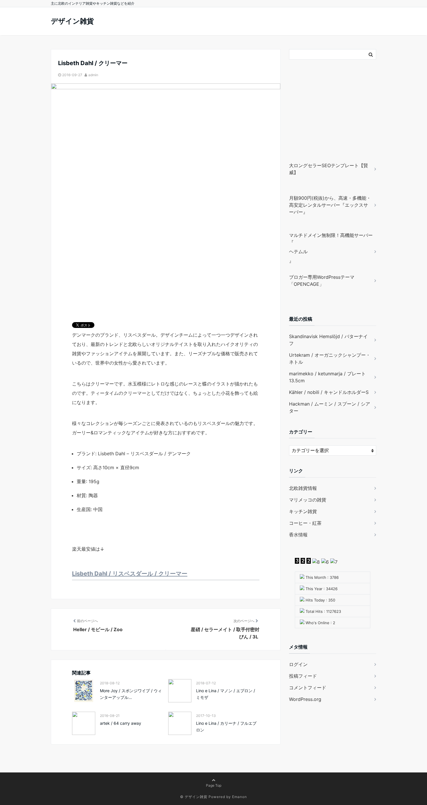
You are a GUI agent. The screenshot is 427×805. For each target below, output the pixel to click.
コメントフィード (307, 687)
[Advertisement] (325, 119)
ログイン (298, 664)
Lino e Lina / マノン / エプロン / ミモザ (225, 693)
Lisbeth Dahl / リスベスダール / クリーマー (129, 573)
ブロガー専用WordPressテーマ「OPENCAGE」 (321, 280)
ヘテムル (298, 251)
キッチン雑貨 (303, 511)
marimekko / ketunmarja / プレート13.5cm (327, 377)
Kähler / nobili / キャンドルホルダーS (329, 392)
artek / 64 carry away (120, 723)
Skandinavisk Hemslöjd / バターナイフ (328, 339)
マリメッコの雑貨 (307, 500)
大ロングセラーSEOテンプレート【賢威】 (328, 169)
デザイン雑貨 (72, 21)
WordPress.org (305, 699)
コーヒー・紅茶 (305, 523)
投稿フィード (303, 676)
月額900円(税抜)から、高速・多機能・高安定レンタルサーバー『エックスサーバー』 (330, 205)
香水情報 (298, 535)
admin (93, 75)
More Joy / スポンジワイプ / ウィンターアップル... (131, 693)
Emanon (239, 797)
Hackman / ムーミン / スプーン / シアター (329, 407)
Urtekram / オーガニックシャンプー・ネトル (329, 358)
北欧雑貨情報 (303, 488)
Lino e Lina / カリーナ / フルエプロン (226, 726)
